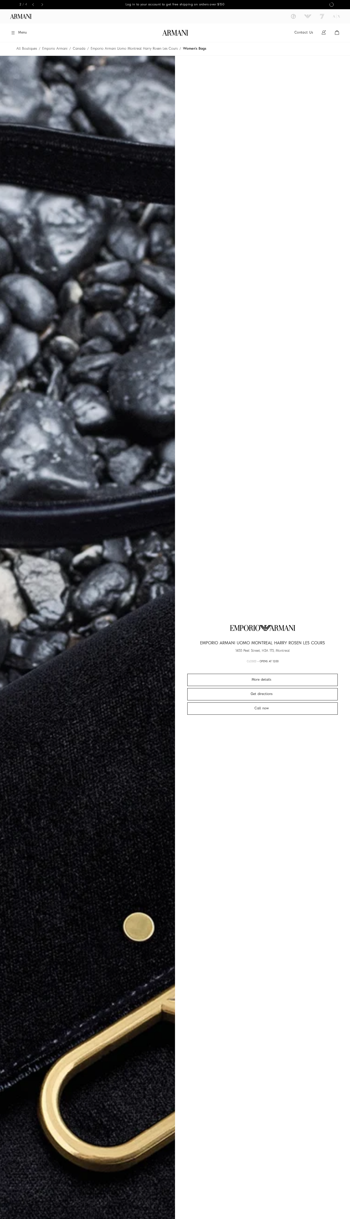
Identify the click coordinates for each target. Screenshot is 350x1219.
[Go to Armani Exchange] (336, 16)
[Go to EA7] (322, 16)
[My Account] (324, 32)
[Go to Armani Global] (21, 16)
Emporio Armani (54, 48)
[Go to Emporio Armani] (307, 16)
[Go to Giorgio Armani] (293, 16)
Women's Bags (194, 48)
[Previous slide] (33, 5)
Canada (79, 48)
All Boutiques (26, 48)
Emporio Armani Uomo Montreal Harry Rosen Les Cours (134, 48)
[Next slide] (42, 5)
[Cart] (337, 32)
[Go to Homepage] (175, 33)
